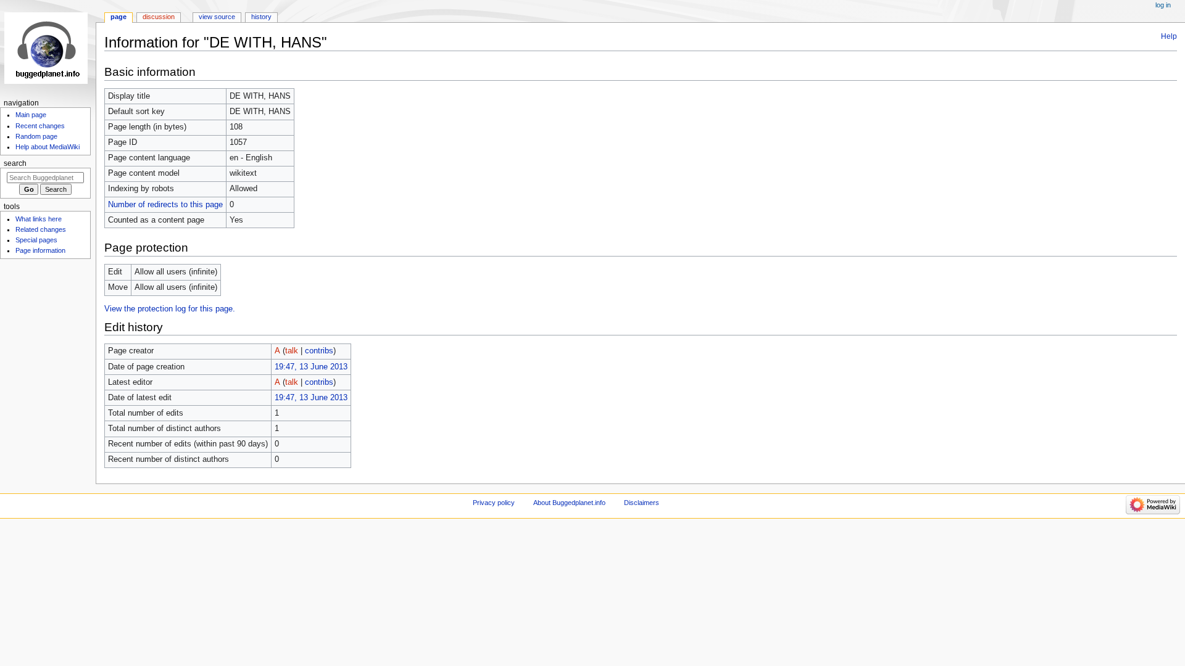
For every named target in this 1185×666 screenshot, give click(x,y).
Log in (1163, 5)
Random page (36, 136)
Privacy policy (494, 502)
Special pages (36, 240)
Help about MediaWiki (47, 146)
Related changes (40, 229)
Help (1169, 36)
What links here (38, 219)
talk (291, 351)
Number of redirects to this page (165, 204)
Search (15, 163)
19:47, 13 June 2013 (311, 367)
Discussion (159, 16)
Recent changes (40, 126)
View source (217, 16)
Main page (30, 114)
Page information (40, 250)
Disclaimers (641, 502)
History (261, 16)
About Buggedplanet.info (569, 502)
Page (118, 16)
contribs (319, 351)
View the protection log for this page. (169, 309)
